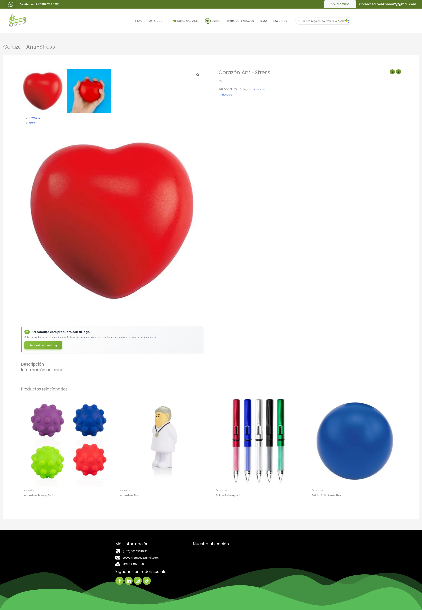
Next (32, 123)
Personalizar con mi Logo (44, 345)
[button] (198, 75)
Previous (34, 118)
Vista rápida (67, 484)
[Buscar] (347, 21)
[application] (164, 21)
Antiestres (259, 89)
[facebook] (11, 4)
